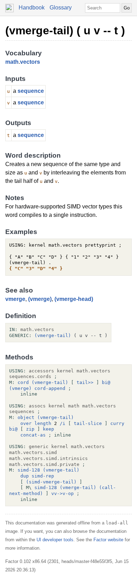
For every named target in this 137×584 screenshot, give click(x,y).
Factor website (108, 539)
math (12, 62)
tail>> (85, 382)
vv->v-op (62, 493)
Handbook (32, 8)
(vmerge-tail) (52, 335)
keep (48, 429)
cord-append (49, 388)
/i (62, 423)
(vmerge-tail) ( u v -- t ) (65, 30)
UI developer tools (55, 539)
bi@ (106, 382)
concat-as (33, 435)
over (26, 423)
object (26, 417)
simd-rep (43, 476)
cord (23, 382)
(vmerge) (40, 299)
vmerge (15, 299)
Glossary (61, 8)
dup (24, 476)
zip (30, 429)
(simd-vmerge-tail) (51, 482)
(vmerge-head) (73, 299)
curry (117, 423)
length (42, 423)
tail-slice (88, 423)
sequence (31, 91)
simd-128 (29, 470)
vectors (30, 62)
